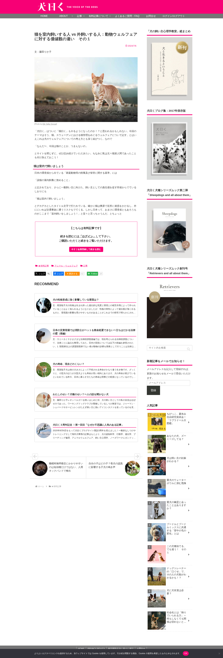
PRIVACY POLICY (96, 648)
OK (185, 653)
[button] (188, 349)
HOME (81, 648)
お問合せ (141, 648)
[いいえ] (219, 653)
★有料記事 (43, 266)
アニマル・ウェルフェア (66, 266)
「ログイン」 (87, 236)
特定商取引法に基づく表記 (120, 648)
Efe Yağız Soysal (49, 124)
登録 (153, 390)
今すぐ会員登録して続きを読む (86, 249)
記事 (85, 266)
